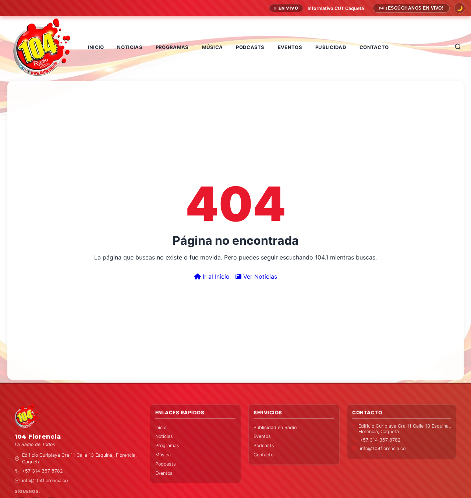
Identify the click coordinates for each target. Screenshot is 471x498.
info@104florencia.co (45, 480)
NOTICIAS (129, 47)
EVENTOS (290, 47)
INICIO (96, 47)
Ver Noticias (259, 276)
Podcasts (165, 464)
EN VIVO (288, 8)
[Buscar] (458, 47)
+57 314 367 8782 (42, 471)
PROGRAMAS (172, 47)
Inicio (160, 427)
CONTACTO (374, 47)
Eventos (164, 473)
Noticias (164, 436)
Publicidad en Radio (275, 427)
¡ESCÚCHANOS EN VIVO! (414, 8)
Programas (167, 446)
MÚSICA (212, 47)
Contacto (263, 455)
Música (163, 455)
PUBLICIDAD (330, 47)
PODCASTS (250, 47)
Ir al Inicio (215, 276)
